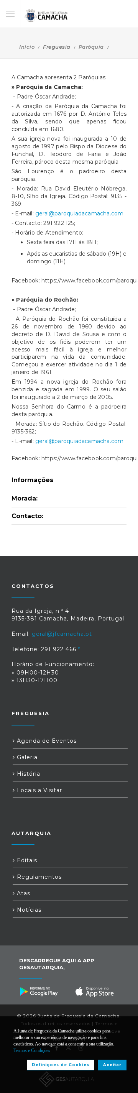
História (27, 773)
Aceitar (112, 1064)
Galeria (26, 757)
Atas (22, 893)
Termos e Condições (31, 1050)
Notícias (28, 909)
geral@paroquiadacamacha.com (79, 213)
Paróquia (91, 47)
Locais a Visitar (38, 790)
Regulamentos (38, 876)
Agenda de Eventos (46, 740)
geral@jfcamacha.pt (62, 633)
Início (26, 47)
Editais (26, 860)
